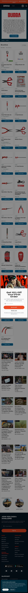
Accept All (5, 589)
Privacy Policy (10, 587)
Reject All (12, 589)
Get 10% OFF (14, 307)
